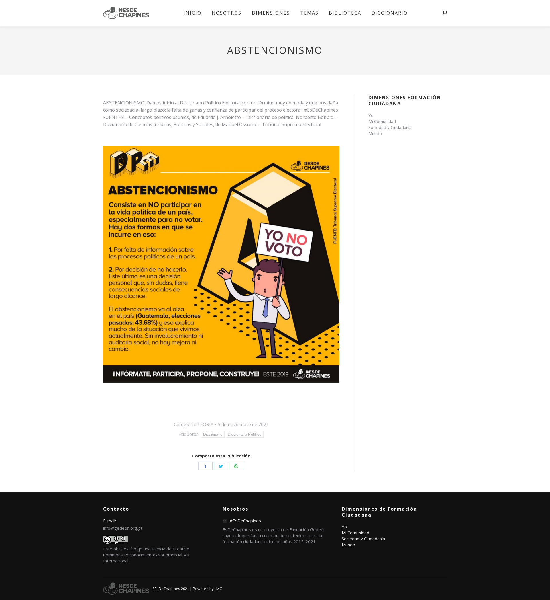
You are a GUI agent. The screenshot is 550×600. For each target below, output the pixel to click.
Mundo (375, 133)
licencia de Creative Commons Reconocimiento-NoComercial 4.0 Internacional (146, 555)
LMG (218, 588)
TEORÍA (205, 424)
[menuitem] (192, 13)
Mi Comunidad (382, 121)
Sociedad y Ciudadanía (390, 127)
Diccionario (212, 434)
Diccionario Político (245, 434)
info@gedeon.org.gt (122, 528)
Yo (371, 115)
